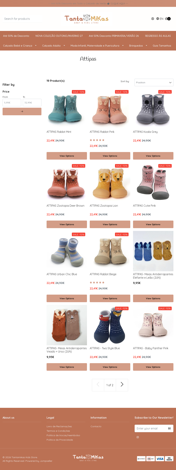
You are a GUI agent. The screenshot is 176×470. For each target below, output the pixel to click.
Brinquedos (136, 45)
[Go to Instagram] (138, 437)
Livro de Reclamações (59, 426)
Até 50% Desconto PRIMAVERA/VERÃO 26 (114, 35)
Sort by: (125, 81)
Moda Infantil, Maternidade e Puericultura (95, 45)
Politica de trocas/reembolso (63, 435)
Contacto (96, 426)
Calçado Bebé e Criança (17, 45)
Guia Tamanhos (162, 45)
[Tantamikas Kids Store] (88, 18)
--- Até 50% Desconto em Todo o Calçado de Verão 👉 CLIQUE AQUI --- (88, 3)
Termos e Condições (58, 430)
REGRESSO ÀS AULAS (158, 35)
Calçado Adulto (51, 45)
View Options (67, 155)
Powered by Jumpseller (38, 460)
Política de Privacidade (60, 439)
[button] (159, 19)
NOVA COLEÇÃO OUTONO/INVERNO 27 (59, 35)
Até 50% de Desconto (16, 35)
